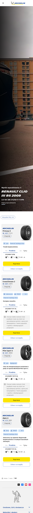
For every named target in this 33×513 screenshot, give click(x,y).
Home (5, 478)
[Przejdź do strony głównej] (18, 3)
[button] (10, 251)
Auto (10, 478)
